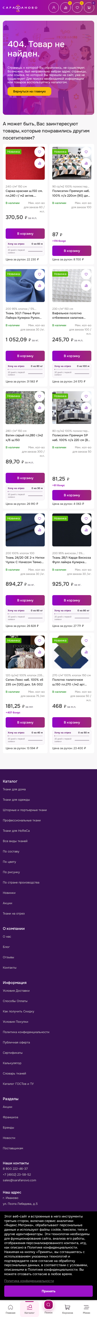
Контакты (9, 968)
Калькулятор (12, 1063)
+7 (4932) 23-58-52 (17, 1175)
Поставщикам (13, 1148)
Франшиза (10, 1117)
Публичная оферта (16, 1042)
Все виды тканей (15, 841)
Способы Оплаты (15, 1001)
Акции (7, 903)
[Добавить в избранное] (39, 152)
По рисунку (11, 872)
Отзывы (8, 957)
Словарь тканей (14, 1073)
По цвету (9, 862)
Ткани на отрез (14, 913)
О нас (7, 937)
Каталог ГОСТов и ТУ (18, 1084)
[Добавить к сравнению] (39, 163)
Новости (9, 1138)
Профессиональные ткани (22, 820)
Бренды (8, 1128)
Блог (6, 947)
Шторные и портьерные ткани (25, 810)
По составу (11, 851)
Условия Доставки (16, 991)
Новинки (9, 893)
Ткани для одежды (16, 800)
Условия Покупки (15, 1022)
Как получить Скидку (18, 1011)
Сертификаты (13, 1053)
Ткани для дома (14, 789)
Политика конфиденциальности (26, 1032)
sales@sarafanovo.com (19, 1180)
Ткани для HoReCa (16, 831)
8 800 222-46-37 (15, 1169)
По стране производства (21, 882)
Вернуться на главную (29, 91)
